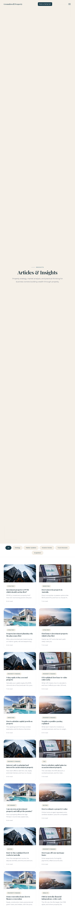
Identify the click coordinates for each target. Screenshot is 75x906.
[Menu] (69, 4)
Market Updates (31, 547)
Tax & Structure (62, 547)
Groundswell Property (13, 4)
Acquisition (37, 552)
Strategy (17, 547)
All (8, 547)
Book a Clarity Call (45, 4)
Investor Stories (47, 547)
